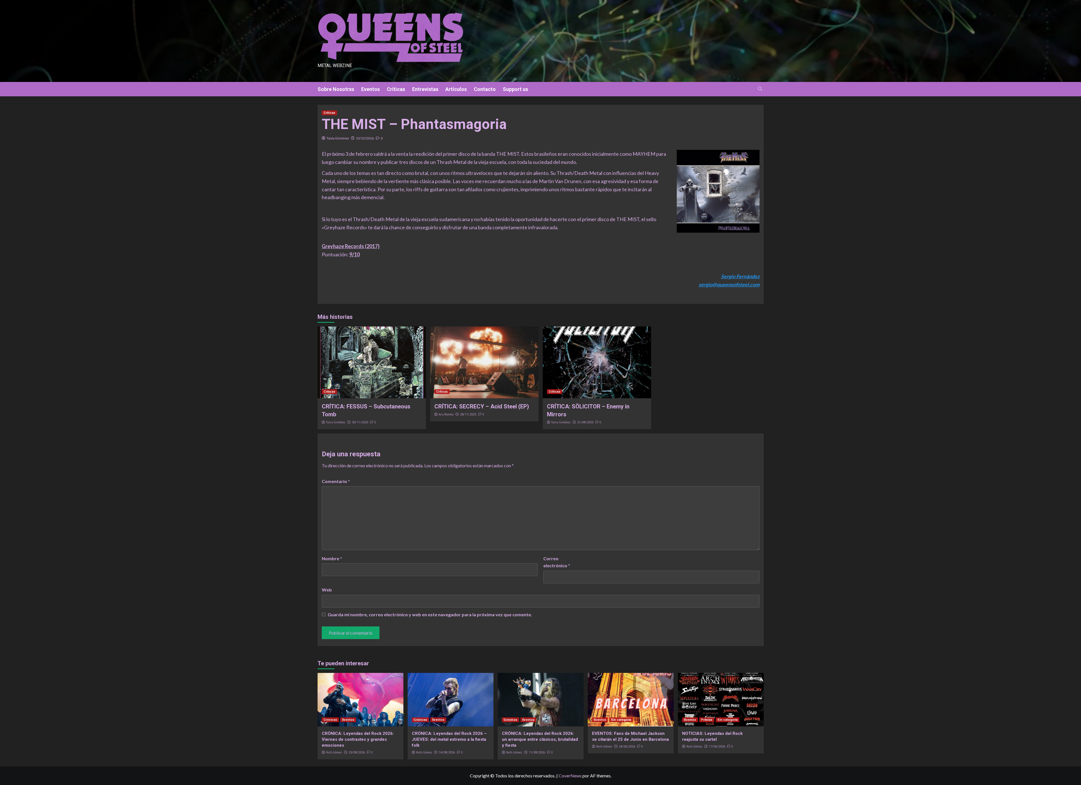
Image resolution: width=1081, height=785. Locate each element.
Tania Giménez (338, 138)
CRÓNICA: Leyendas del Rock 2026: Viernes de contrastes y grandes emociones (358, 739)
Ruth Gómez (334, 752)
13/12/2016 (365, 138)
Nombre (332, 558)
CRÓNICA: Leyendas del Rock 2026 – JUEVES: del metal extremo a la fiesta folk (449, 739)
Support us (515, 89)
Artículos (456, 89)
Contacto (485, 89)
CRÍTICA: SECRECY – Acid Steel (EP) (481, 406)
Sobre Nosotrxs (336, 89)
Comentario (336, 481)
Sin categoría (621, 720)
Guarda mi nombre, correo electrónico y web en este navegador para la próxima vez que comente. (430, 614)
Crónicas (330, 720)
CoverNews (570, 775)
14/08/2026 (447, 752)
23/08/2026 (357, 752)
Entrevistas (425, 89)
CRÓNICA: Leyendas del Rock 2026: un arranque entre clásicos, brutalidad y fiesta (540, 739)
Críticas (396, 89)
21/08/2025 (585, 422)
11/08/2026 (537, 752)
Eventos (370, 89)
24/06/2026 (627, 746)
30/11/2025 (360, 422)
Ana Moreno (446, 414)
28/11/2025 (468, 414)
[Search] (760, 89)
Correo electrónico (556, 562)
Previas (707, 720)
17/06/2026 (717, 746)
